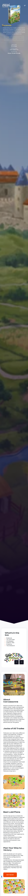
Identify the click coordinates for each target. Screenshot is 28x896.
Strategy (14, 46)
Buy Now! (10, 875)
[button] (25, 5)
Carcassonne (14, 49)
